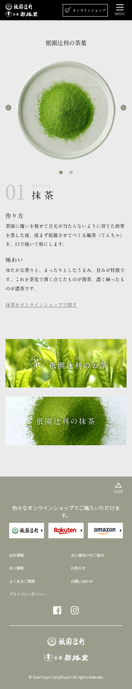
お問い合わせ (82, 581)
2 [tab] (71, 172)
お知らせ (78, 568)
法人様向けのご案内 (87, 555)
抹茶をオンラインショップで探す (41, 305)
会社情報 (16, 555)
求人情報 (16, 568)
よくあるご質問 (22, 581)
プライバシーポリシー (27, 594)
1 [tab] (61, 172)
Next (123, 108)
